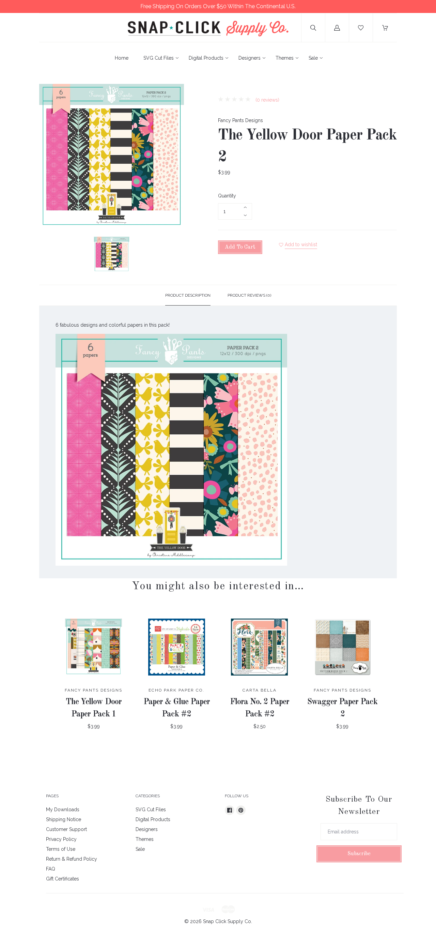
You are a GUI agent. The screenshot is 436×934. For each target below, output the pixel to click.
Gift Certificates (62, 878)
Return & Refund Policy (71, 859)
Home (121, 58)
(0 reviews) (266, 100)
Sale (313, 58)
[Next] (176, 255)
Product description (188, 295)
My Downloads (62, 809)
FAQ (50, 869)
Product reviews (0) (249, 295)
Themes (285, 58)
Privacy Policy (61, 839)
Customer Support (66, 829)
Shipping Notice (63, 819)
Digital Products (206, 58)
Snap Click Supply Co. (227, 921)
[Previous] (47, 255)
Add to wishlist (301, 244)
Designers (249, 58)
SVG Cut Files (158, 58)
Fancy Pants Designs (240, 120)
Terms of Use (60, 849)
